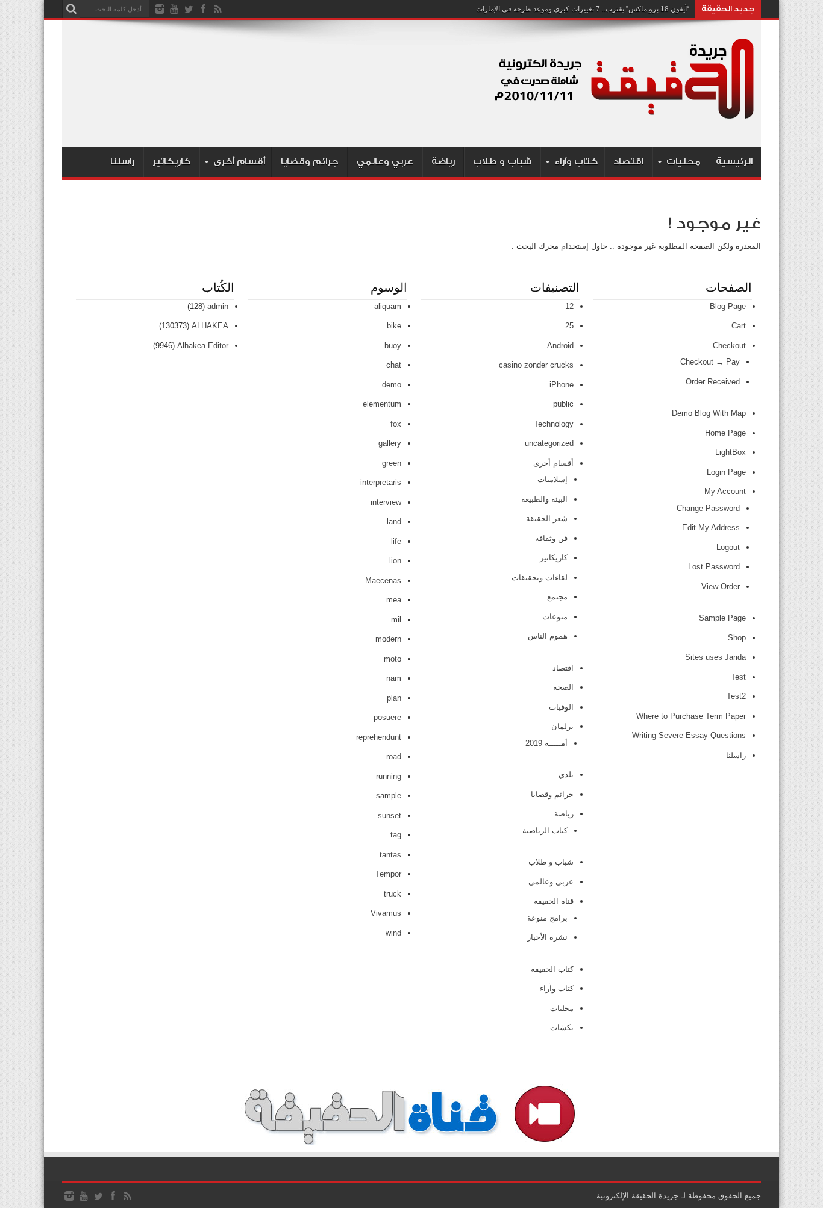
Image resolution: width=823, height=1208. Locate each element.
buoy (392, 345)
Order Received (713, 381)
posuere (387, 717)
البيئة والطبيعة (544, 499)
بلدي (566, 774)
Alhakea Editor (202, 345)
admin (217, 306)
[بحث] (71, 9)
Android (560, 345)
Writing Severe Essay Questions (689, 735)
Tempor (388, 873)
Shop (737, 637)
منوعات (555, 616)
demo (391, 384)
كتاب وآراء (576, 162)
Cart (738, 325)
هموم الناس (548, 635)
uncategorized (549, 443)
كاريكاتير (171, 162)
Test (738, 676)
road (393, 756)
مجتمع (557, 596)
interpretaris (380, 482)
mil (396, 619)
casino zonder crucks (536, 364)
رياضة (443, 162)
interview (386, 502)
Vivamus (386, 913)
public (563, 403)
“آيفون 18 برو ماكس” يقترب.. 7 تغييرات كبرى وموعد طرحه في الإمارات (582, 9)
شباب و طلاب (502, 162)
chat (393, 364)
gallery (389, 443)
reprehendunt (378, 737)
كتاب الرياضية (545, 830)
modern (388, 638)
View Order (720, 586)
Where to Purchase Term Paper (691, 716)
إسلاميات (552, 479)
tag (395, 834)
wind (393, 932)
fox (395, 423)
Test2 (736, 696)
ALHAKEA (210, 325)
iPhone (561, 384)
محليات (683, 162)
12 (569, 306)
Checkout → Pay (710, 361)
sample (388, 795)
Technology (554, 423)
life (396, 541)
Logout (728, 547)
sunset (389, 815)
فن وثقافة (551, 538)
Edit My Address (711, 527)
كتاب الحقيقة (552, 969)
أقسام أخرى (239, 162)
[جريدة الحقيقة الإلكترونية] (625, 116)
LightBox (730, 452)
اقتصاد (628, 162)
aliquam (387, 306)
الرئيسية (734, 162)
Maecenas (383, 580)
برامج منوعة (547, 917)
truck (392, 893)
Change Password (708, 508)
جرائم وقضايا (310, 162)
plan (394, 698)
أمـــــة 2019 (546, 743)
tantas (390, 854)
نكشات (562, 1027)
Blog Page (728, 306)
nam (393, 678)
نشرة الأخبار (547, 937)
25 (569, 325)
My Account (725, 491)
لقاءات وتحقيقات (540, 577)
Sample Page (722, 617)
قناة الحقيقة (554, 901)
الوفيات (561, 707)
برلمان (562, 726)
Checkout (729, 345)
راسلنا (122, 162)
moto (392, 658)
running (388, 776)
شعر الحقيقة (547, 518)
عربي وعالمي (385, 162)
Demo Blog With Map (709, 413)
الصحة (563, 687)
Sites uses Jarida (715, 657)
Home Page (725, 432)
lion (395, 560)
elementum (382, 403)
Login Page (726, 472)
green (391, 463)
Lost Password (714, 566)
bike (394, 325)
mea (393, 599)
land (394, 521)
